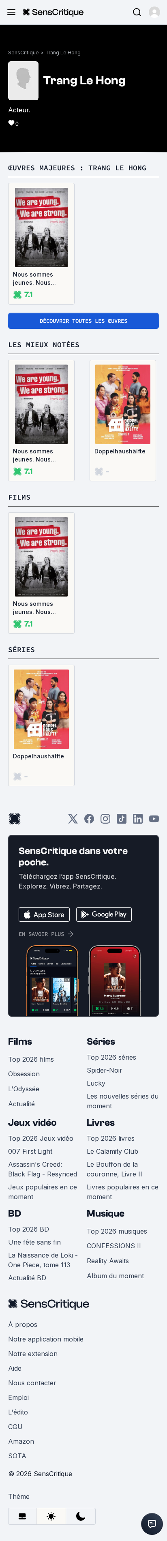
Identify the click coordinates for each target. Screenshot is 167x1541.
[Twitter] (73, 821)
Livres (101, 1122)
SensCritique (23, 52)
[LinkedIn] (138, 821)
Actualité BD (27, 1278)
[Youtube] (154, 821)
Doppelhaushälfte (120, 451)
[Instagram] (105, 821)
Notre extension (33, 1354)
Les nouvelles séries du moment (122, 1101)
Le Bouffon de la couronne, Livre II (114, 1169)
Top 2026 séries (111, 1057)
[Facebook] (89, 821)
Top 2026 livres (111, 1138)
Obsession (24, 1074)
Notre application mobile (46, 1339)
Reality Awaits (108, 1261)
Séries (101, 1041)
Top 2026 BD (28, 1229)
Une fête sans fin (34, 1242)
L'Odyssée (23, 1089)
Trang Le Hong (63, 52)
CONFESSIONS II (114, 1246)
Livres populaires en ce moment (122, 1192)
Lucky (96, 1083)
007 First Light (30, 1151)
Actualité (21, 1104)
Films (20, 1041)
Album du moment (115, 1276)
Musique (105, 1213)
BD (14, 1213)
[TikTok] (121, 821)
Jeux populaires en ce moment (42, 1192)
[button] (154, 12)
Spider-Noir (104, 1070)
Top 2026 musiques (117, 1231)
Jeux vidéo (32, 1122)
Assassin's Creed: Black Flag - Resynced (42, 1169)
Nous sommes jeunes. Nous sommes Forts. (33, 279)
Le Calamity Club (112, 1151)
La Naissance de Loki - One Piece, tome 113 (43, 1260)
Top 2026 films (31, 1059)
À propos (22, 1324)
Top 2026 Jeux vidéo (40, 1138)
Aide (14, 1368)
